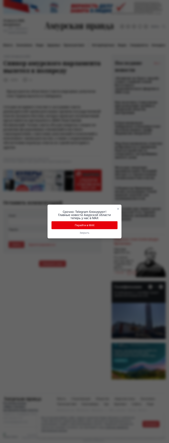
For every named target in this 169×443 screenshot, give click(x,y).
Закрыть (84, 232)
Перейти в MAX (84, 225)
